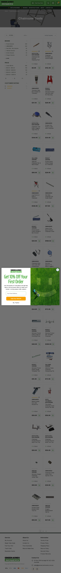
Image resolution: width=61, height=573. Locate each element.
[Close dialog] (57, 269)
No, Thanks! (16, 303)
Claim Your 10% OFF (16, 299)
